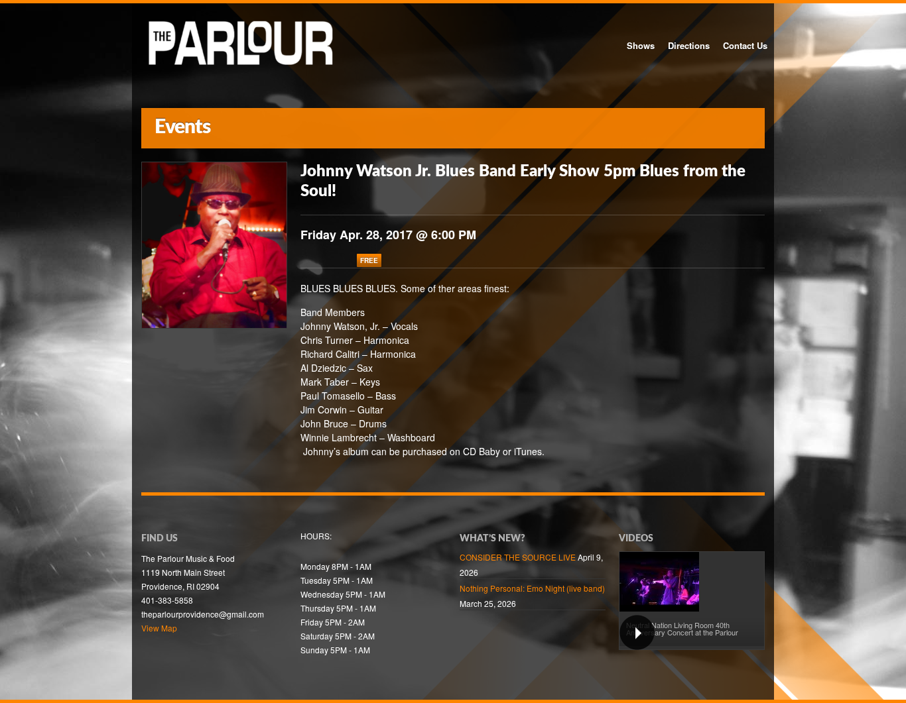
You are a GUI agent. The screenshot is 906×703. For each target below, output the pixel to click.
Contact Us (745, 45)
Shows (641, 45)
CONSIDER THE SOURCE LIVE (518, 557)
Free (369, 260)
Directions (689, 45)
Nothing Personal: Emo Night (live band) (532, 588)
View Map (159, 627)
